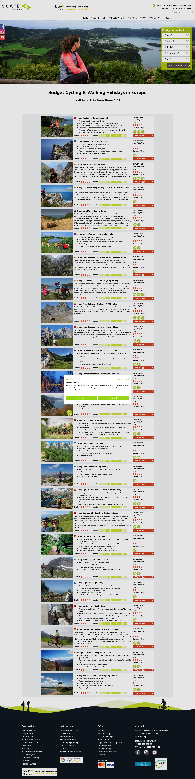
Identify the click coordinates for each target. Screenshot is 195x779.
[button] (70, 379)
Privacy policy (123, 379)
